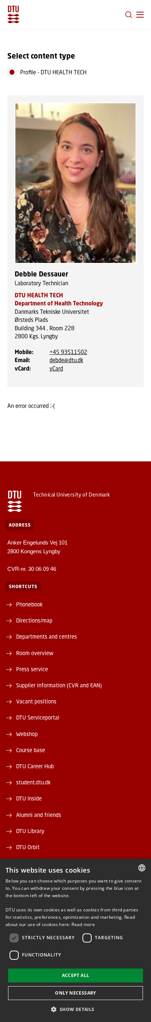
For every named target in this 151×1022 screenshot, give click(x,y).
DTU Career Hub (35, 766)
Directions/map (34, 620)
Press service (32, 669)
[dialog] (75, 940)
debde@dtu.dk (66, 360)
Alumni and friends (38, 814)
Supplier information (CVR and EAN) (59, 685)
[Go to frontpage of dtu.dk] (13, 14)
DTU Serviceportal (37, 717)
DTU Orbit (28, 847)
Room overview (35, 653)
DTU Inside (29, 798)
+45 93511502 (68, 352)
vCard (56, 368)
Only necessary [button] (75, 993)
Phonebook (29, 604)
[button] (140, 15)
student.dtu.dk (33, 782)
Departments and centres (46, 636)
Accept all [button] (75, 975)
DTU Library (30, 831)
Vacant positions (36, 701)
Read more (83, 924)
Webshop (27, 734)
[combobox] (142, 868)
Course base (30, 750)
